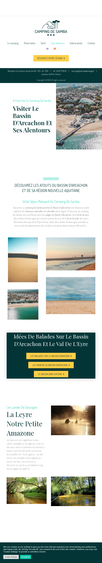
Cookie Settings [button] (11, 557)
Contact (91, 43)
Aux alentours (57, 43)
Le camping (13, 43)
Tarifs (43, 43)
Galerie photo (76, 43)
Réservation (29, 43)
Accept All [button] (25, 557)
